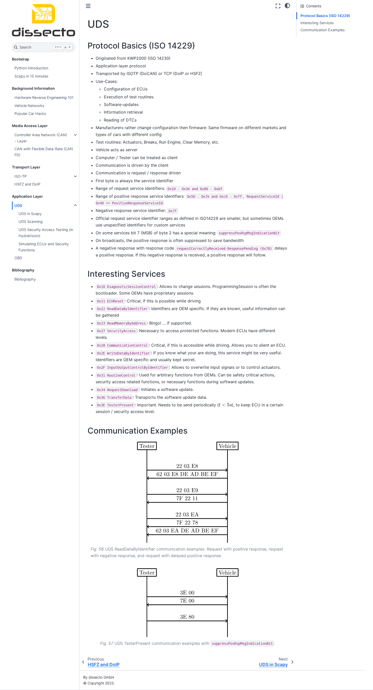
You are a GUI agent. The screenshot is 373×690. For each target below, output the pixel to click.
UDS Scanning (31, 221)
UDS (18, 205)
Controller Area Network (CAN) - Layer (40, 138)
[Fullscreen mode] (278, 6)
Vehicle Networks (29, 105)
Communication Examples (322, 30)
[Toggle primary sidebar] (88, 6)
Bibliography (25, 279)
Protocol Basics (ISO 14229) (325, 15)
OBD (18, 258)
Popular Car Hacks (30, 113)
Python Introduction (31, 68)
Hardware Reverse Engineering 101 (44, 97)
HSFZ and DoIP (27, 184)
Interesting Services (317, 23)
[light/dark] (287, 5)
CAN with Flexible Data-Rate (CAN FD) (43, 152)
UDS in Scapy (30, 213)
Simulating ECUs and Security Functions (44, 247)
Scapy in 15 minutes (31, 76)
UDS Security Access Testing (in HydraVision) (46, 232)
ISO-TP (20, 176)
